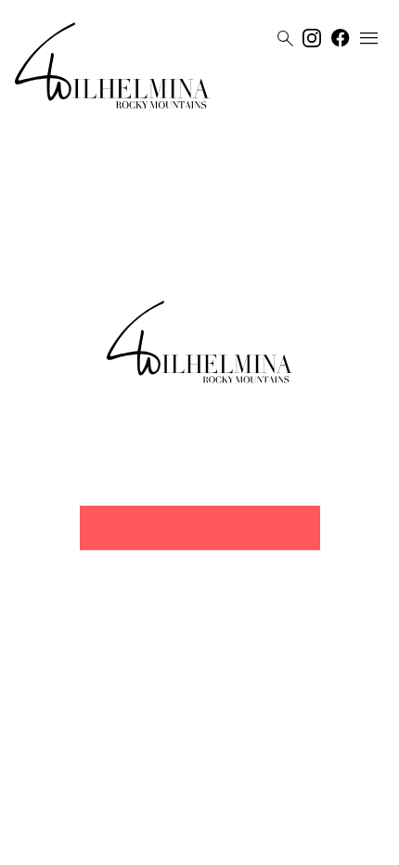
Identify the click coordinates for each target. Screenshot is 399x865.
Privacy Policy (180, 843)
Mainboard (304, 843)
